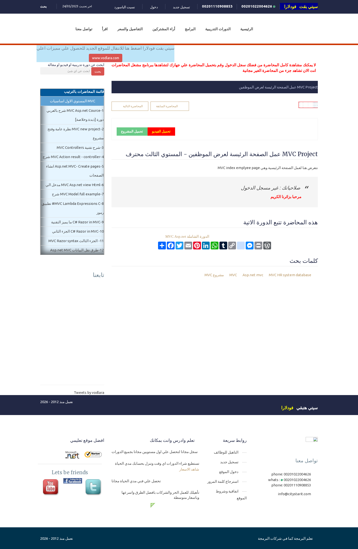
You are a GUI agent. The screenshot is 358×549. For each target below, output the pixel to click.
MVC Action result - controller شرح (71, 157)
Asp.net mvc (252, 275)
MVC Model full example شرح (76, 194)
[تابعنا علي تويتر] (94, 487)
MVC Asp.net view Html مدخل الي (73, 185)
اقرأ (105, 29)
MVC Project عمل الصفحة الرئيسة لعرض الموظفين (278, 87)
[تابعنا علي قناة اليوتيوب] (51, 487)
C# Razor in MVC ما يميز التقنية (75, 222)
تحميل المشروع (132, 131)
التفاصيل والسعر (130, 29)
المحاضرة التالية (133, 106)
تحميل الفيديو (161, 131)
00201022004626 (257, 6)
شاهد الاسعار (189, 469)
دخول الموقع (228, 472)
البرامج (190, 29)
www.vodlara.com (105, 58)
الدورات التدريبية (218, 29)
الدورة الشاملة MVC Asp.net (187, 236)
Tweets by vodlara (89, 392)
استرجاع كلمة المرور (222, 481)
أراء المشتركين (163, 29)
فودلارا (287, 407)
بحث (97, 71)
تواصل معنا (83, 29)
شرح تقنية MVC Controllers (78, 147)
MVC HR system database (289, 275)
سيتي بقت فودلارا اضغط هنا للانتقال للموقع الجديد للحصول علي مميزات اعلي (105, 48)
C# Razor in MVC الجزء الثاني (75, 231)
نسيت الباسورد (124, 7)
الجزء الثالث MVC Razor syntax (73, 241)
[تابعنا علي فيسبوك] (72, 480)
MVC (233, 275)
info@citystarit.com (294, 494)
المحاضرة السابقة (167, 106)
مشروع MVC (215, 275)
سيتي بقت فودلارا (301, 6)
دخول (154, 7)
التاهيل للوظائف (226, 452)
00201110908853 (217, 6)
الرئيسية (246, 29)
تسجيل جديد (181, 7)
